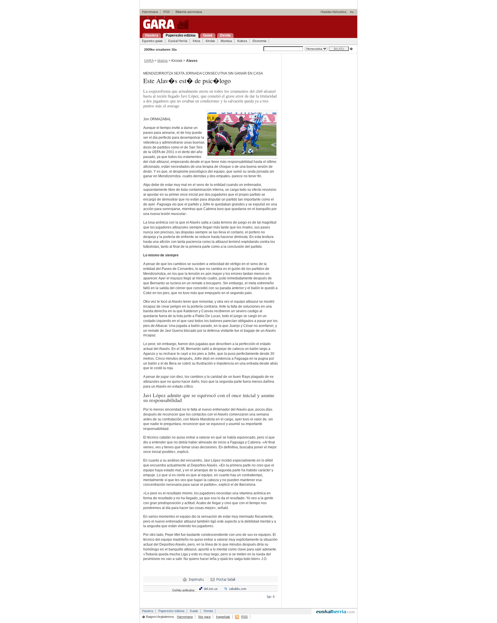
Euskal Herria (177, 41)
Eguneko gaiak (152, 41)
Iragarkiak (223, 616)
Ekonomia (259, 41)
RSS (166, 12)
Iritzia (196, 41)
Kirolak (210, 41)
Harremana (150, 12)
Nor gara (204, 616)
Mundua (226, 41)
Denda (208, 611)
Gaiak (194, 611)
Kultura (242, 41)
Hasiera (147, 611)
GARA (149, 61)
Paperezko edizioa (171, 611)
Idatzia (162, 61)
